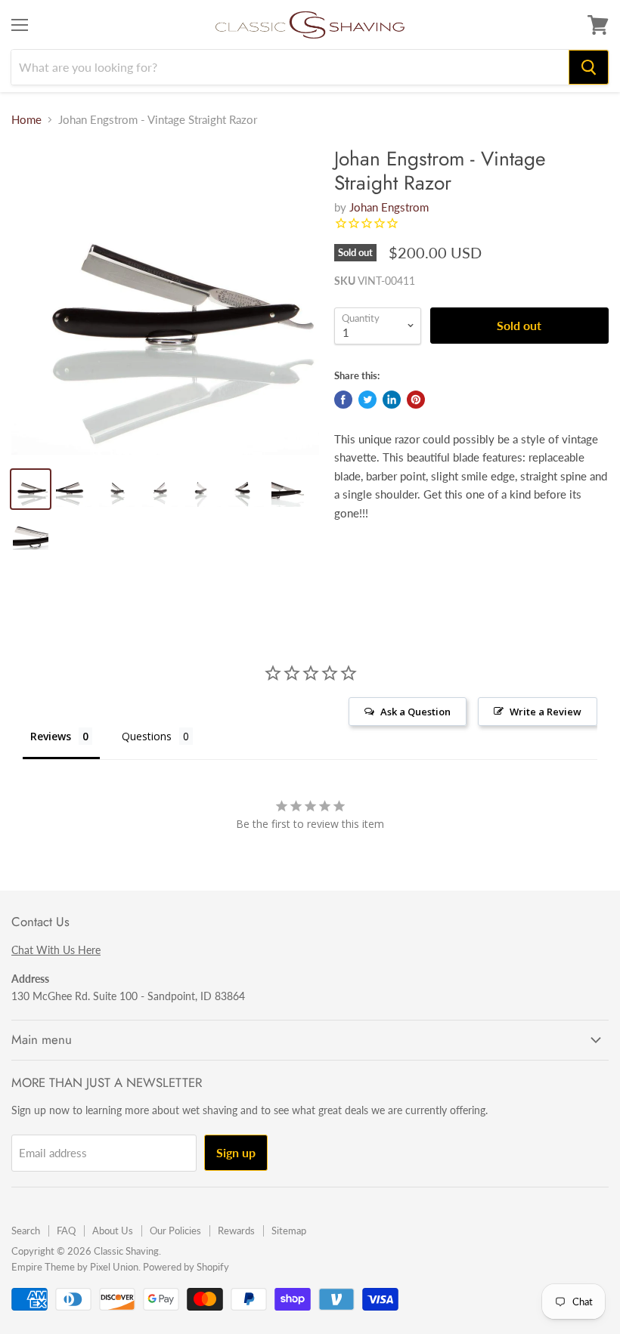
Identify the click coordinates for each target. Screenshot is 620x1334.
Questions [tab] (147, 736)
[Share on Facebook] (343, 400)
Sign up (236, 1152)
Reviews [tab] (50, 736)
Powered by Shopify (186, 1267)
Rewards (236, 1230)
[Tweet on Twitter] (367, 400)
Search (25, 1230)
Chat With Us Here (56, 949)
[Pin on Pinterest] (416, 400)
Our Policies (175, 1230)
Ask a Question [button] (415, 711)
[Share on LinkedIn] (392, 400)
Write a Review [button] (545, 711)
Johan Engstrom (389, 207)
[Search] (589, 67)
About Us (112, 1230)
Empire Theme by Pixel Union (74, 1267)
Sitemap (288, 1230)
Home (26, 119)
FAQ (66, 1230)
